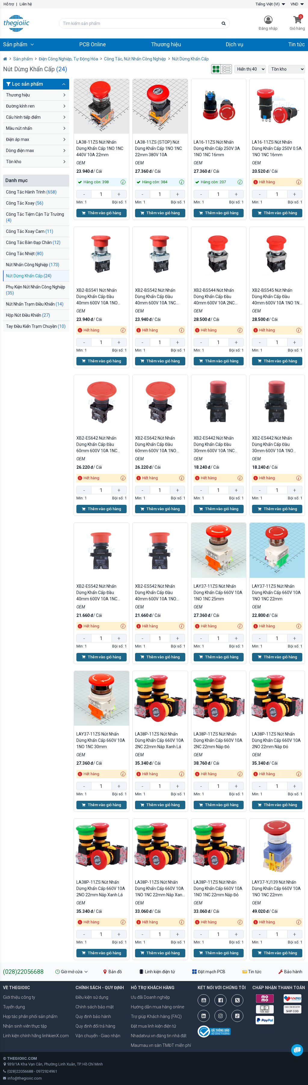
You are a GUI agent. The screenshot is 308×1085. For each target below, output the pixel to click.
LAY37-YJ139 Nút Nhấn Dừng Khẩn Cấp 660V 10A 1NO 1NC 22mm (276, 888)
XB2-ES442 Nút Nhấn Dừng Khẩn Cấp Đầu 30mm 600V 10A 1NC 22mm (214, 445)
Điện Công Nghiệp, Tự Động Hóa (68, 58)
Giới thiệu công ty (19, 997)
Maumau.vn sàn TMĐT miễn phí (161, 1045)
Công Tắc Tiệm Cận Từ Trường (35, 217)
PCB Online (92, 44)
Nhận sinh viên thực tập (25, 1026)
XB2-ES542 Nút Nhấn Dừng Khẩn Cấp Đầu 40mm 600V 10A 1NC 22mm (96, 593)
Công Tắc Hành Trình (31, 192)
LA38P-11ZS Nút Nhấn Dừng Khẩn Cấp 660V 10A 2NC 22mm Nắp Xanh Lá (159, 740)
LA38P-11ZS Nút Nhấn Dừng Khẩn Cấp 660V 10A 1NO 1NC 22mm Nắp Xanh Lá (160, 889)
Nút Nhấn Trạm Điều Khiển (34, 304)
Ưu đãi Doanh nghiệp (150, 997)
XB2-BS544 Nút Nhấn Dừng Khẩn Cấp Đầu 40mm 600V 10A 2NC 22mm (214, 297)
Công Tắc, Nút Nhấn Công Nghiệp (135, 58)
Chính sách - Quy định (99, 987)
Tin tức (296, 44)
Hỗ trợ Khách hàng (152, 987)
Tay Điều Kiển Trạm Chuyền (36, 326)
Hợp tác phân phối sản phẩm (30, 1016)
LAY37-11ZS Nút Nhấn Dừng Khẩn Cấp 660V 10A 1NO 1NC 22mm (276, 592)
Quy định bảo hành (93, 1016)
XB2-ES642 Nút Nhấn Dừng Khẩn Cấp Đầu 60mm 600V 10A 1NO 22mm (155, 445)
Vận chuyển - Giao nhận (97, 1035)
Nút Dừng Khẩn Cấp (28, 275)
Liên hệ (26, 4)
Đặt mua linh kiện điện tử (153, 1026)
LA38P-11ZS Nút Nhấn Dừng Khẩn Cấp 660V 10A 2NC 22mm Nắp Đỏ (218, 740)
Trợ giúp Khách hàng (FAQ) (156, 1016)
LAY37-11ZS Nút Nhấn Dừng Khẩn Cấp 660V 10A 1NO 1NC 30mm (100, 740)
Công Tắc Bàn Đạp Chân (33, 242)
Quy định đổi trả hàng (95, 1026)
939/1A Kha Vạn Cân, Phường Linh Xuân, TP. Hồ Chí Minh (55, 1064)
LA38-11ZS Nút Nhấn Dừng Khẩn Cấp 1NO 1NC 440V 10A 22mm (99, 148)
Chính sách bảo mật (94, 1006)
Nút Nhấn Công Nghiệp (32, 264)
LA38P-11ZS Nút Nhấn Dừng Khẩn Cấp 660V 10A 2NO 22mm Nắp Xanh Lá (100, 888)
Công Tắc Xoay (24, 203)
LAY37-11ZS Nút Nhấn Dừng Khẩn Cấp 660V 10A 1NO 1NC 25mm (218, 592)
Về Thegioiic (16, 987)
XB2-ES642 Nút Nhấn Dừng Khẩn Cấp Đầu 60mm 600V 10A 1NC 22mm (96, 445)
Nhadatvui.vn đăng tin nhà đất (158, 1035)
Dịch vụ (234, 44)
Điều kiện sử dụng (91, 997)
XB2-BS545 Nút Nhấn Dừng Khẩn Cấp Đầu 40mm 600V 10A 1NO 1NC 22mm (277, 297)
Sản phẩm (23, 58)
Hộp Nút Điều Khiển (28, 315)
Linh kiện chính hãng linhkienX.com (36, 1035)
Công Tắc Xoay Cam (29, 231)
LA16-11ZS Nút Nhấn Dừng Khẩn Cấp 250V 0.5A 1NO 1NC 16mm (277, 148)
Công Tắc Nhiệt (24, 253)
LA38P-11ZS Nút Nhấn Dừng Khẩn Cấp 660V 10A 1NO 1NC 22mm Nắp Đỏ (218, 888)
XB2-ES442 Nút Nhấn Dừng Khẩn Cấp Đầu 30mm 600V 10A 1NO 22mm (272, 445)
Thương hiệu (166, 44)
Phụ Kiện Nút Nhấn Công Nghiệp (35, 290)
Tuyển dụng (14, 1006)
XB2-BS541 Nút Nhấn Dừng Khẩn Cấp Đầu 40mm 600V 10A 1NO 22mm (97, 297)
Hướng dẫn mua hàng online (157, 1006)
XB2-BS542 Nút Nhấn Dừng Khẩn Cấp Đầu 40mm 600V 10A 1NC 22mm (155, 297)
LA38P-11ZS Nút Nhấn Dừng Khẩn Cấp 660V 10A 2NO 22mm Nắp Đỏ (276, 740)
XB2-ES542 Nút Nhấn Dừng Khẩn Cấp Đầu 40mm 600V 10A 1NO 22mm (155, 593)
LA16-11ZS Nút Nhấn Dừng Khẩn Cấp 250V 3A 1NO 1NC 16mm (217, 148)
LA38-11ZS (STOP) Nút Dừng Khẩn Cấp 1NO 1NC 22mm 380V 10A (158, 148)
